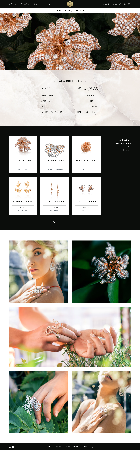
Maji (44, 106)
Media (58, 447)
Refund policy (88, 447)
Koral (94, 101)
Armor (45, 88)
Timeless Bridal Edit (88, 113)
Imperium (93, 95)
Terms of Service (72, 447)
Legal (49, 447)
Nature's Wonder (53, 112)
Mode (95, 106)
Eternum (47, 95)
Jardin (45, 101)
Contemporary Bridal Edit (88, 89)
